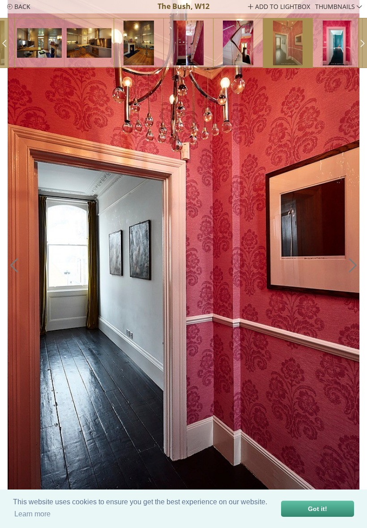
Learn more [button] (32, 514)
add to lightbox (281, 6)
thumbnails (336, 6)
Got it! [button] (317, 508)
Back (21, 6)
